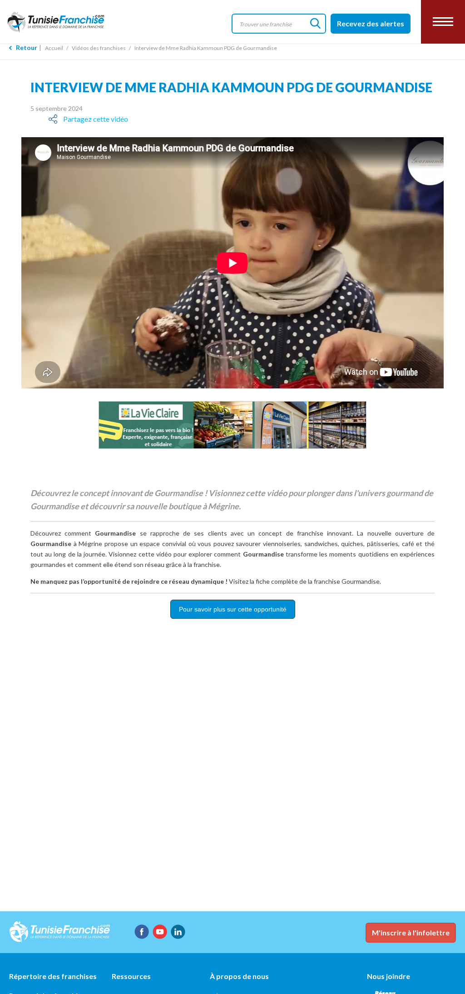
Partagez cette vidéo (95, 118)
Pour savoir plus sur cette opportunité (233, 609)
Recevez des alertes (370, 23)
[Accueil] (63, 21)
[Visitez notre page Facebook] (141, 932)
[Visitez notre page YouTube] (160, 932)
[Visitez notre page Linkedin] (178, 932)
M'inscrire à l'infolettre (411, 932)
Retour (26, 47)
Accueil (54, 48)
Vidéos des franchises (99, 48)
